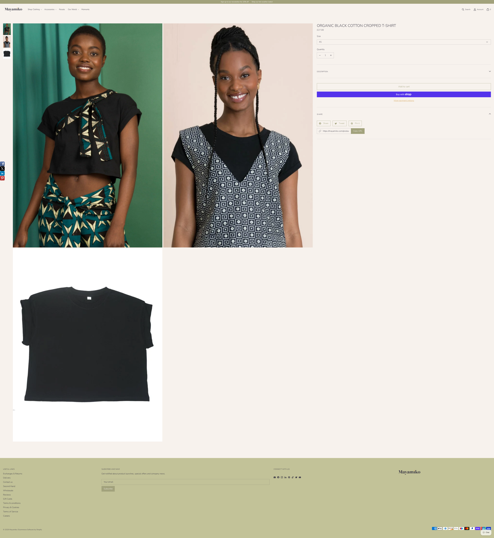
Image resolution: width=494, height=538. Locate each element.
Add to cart (404, 86)
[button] (34, 9)
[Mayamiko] (13, 9)
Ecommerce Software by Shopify (30, 529)
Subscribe (108, 488)
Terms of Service (10, 511)
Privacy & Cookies (11, 507)
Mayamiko (13, 529)
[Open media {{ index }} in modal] (87, 135)
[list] (163, 232)
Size (319, 36)
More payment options (404, 100)
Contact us (8, 482)
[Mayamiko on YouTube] (300, 477)
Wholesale (8, 490)
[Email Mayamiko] (274, 477)
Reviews (7, 494)
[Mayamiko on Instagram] (282, 477)
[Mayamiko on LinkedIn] (285, 477)
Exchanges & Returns (12, 473)
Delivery (7, 477)
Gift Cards (7, 498)
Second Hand (9, 486)
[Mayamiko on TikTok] (292, 477)
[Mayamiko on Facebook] (278, 477)
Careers (6, 515)
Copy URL (357, 131)
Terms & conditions (12, 503)
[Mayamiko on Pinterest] (289, 477)
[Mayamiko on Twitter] (296, 477)
